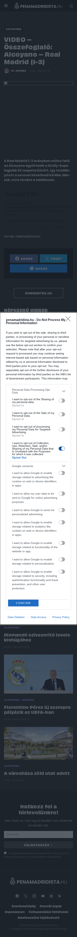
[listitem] (38, 391)
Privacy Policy (60, 617)
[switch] (62, 401)
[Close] (69, 320)
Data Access (38, 617)
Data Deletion (16, 617)
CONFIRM (23, 603)
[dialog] (38, 468)
